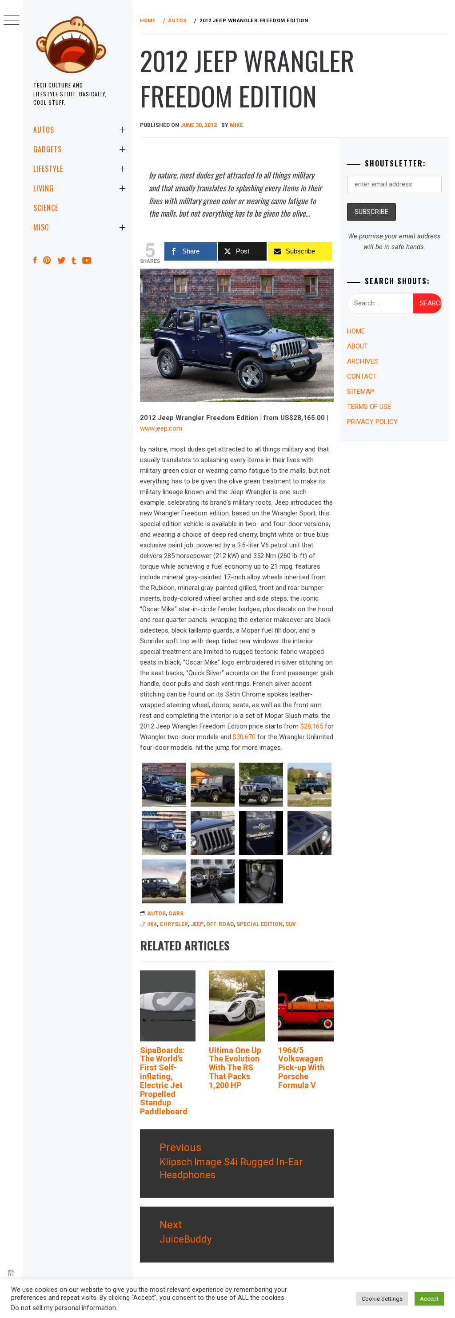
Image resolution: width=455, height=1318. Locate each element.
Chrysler (174, 924)
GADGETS (47, 149)
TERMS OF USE (369, 407)
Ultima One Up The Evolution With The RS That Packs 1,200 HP (235, 1067)
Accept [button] (429, 1298)
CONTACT (362, 376)
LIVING (43, 188)
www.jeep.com (161, 428)
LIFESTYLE (48, 168)
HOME (356, 331)
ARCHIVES (362, 361)
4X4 (152, 924)
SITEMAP (360, 392)
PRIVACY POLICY (372, 422)
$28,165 (311, 726)
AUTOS (43, 129)
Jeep (197, 924)
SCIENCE (45, 207)
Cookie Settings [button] (382, 1298)
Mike (236, 125)
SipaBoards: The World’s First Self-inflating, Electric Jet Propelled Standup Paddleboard (164, 1080)
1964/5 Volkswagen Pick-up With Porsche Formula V (301, 1067)
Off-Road (220, 924)
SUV (290, 924)
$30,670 (244, 737)
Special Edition (259, 924)
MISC (41, 227)
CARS (176, 913)
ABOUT (357, 346)
